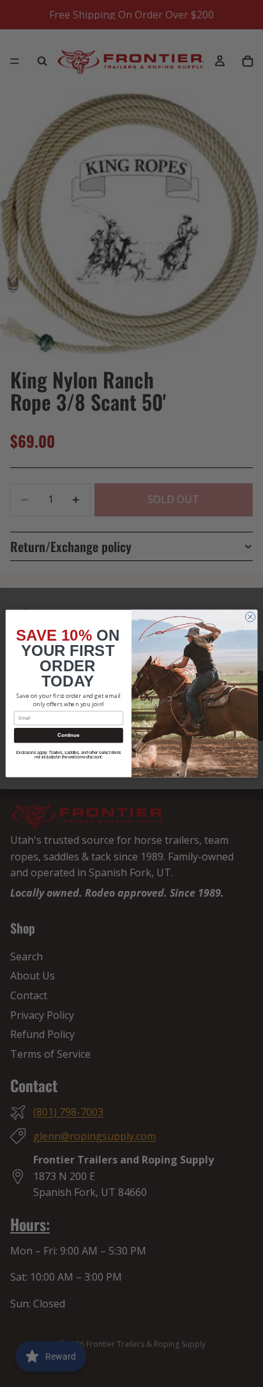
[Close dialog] (250, 617)
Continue (68, 735)
